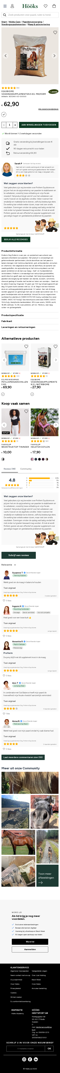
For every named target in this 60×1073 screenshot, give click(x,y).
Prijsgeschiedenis (48, 109)
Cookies (13, 993)
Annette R (17, 641)
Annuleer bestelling (39, 988)
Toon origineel (9, 588)
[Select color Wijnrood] (43, 459)
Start (4, 22)
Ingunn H (16, 606)
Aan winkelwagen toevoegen (39, 125)
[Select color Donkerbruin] (46, 459)
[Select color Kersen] (32, 459)
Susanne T (17, 573)
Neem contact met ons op (20, 975)
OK (49, 1048)
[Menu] (5, 6)
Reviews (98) (10, 469)
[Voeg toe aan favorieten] (55, 32)
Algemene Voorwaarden (19, 971)
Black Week (36, 980)
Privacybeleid (15, 988)
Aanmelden (30, 949)
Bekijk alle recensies (16, 239)
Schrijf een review (18, 555)
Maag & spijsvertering (39, 24)
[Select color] (3, 114)
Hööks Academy (17, 1013)
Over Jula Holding (39, 975)
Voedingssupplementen (13, 24)
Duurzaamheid (16, 980)
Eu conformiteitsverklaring (20, 1001)
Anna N (16, 721)
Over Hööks (14, 984)
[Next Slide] (54, 56)
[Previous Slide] (5, 56)
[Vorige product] (4, 360)
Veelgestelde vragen (39, 971)
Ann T (15, 683)
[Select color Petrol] (35, 459)
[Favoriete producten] (45, 6)
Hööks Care (15, 22)
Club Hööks (36, 984)
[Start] (30, 6)
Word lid (30, 942)
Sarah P (18, 163)
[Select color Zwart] (2, 459)
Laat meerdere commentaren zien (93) (23, 757)
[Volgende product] (56, 360)
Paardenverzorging (32, 22)
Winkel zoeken (16, 997)
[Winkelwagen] (54, 6)
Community (25, 469)
